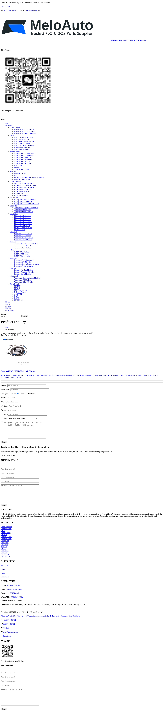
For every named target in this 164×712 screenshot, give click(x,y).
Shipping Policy (66, 616)
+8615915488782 (13, 593)
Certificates (76, 616)
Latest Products (6, 527)
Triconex (4, 547)
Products (4, 569)
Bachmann (4, 551)
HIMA (3, 549)
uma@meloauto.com (32, 10)
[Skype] (5, 45)
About (3, 6)
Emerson (4, 535)
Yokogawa (4, 543)
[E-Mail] (5, 116)
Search (25, 316)
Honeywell (5, 541)
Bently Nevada (6, 529)
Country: (4, 418)
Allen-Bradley (6, 533)
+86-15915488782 (10, 10)
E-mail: (4, 398)
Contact (9, 6)
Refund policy (55, 616)
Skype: (3, 410)
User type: (4, 394)
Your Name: (5, 390)
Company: (4, 414)
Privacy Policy (44, 616)
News (3, 573)
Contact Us (5, 577)
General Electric (6, 537)
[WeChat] (2, 116)
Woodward (5, 555)
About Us (4, 565)
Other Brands (5, 557)
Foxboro (4, 553)
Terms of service (33, 616)
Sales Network (22, 616)
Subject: (4, 385)
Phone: (4, 402)
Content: (4, 422)
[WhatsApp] (2, 45)
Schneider (4, 545)
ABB (3, 531)
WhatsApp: (5, 406)
